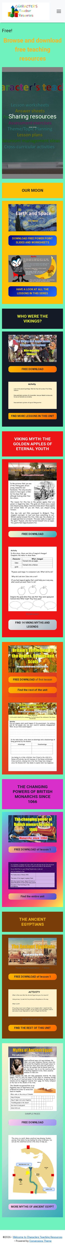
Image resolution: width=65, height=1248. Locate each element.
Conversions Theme (40, 1240)
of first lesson (32, 679)
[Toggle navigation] (59, 11)
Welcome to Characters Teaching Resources (37, 1237)
